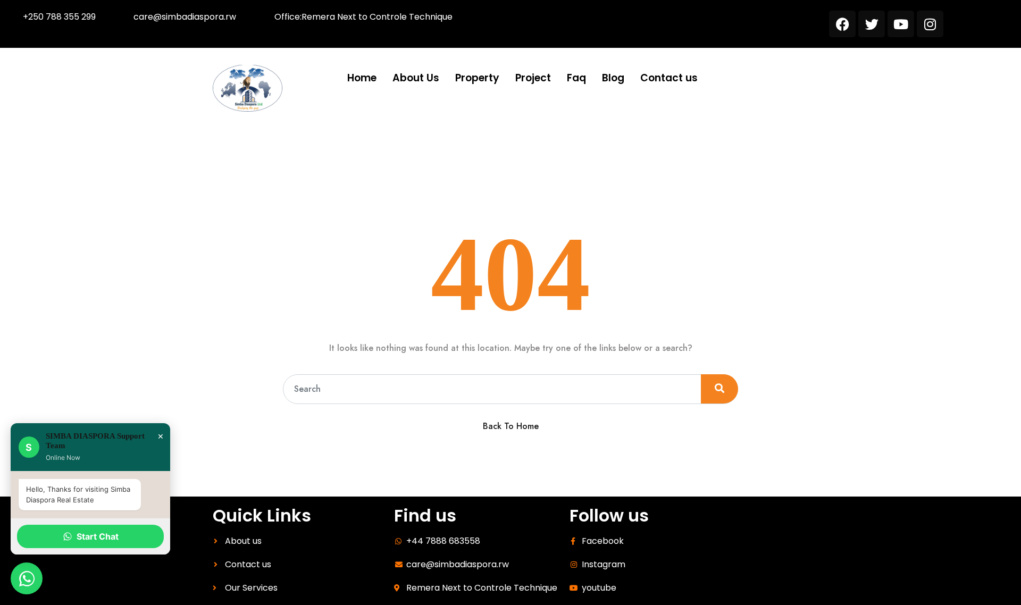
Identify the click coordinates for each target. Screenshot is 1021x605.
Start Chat (98, 536)
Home (361, 78)
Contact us (669, 78)
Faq (576, 78)
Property (477, 78)
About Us (415, 78)
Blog (613, 78)
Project (533, 78)
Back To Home (511, 426)
